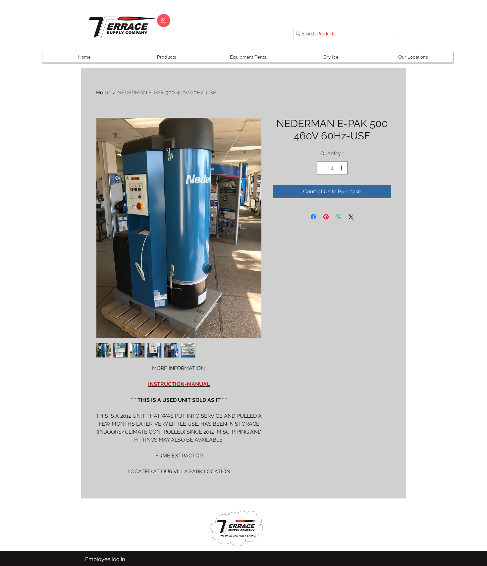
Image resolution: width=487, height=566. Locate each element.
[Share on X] (351, 217)
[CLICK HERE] (163, 20)
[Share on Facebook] (313, 217)
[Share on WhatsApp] (339, 217)
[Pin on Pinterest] (326, 217)
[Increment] (342, 168)
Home (103, 92)
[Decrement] (322, 168)
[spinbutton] (332, 168)
